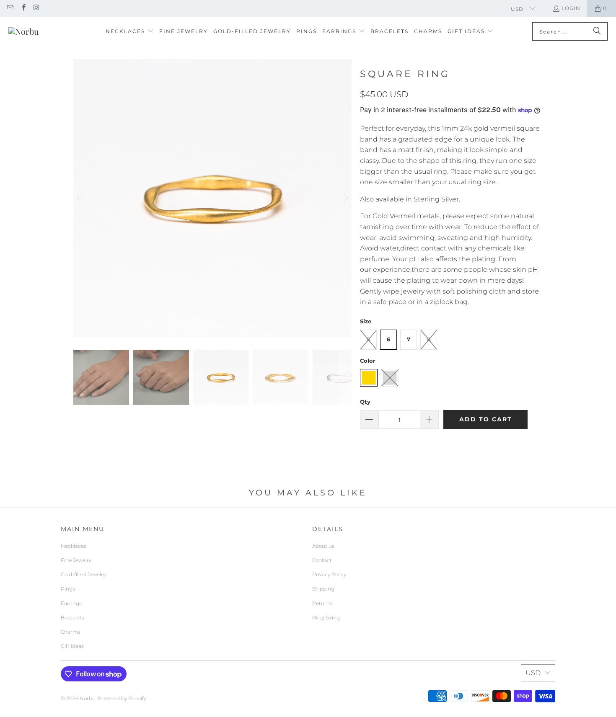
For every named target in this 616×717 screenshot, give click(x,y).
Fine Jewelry (76, 560)
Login (571, 8)
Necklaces (73, 546)
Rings (68, 588)
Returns (322, 603)
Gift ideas (72, 646)
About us (323, 546)
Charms (70, 632)
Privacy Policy (329, 574)
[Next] (345, 198)
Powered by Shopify (122, 698)
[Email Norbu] (9, 8)
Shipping (323, 588)
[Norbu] (23, 31)
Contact (322, 560)
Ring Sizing (326, 617)
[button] (130, 31)
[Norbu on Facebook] (22, 8)
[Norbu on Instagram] (36, 8)
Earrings (71, 603)
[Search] (597, 31)
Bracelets (72, 617)
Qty (365, 401)
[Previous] (79, 198)
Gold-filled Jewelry (83, 574)
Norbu (88, 698)
